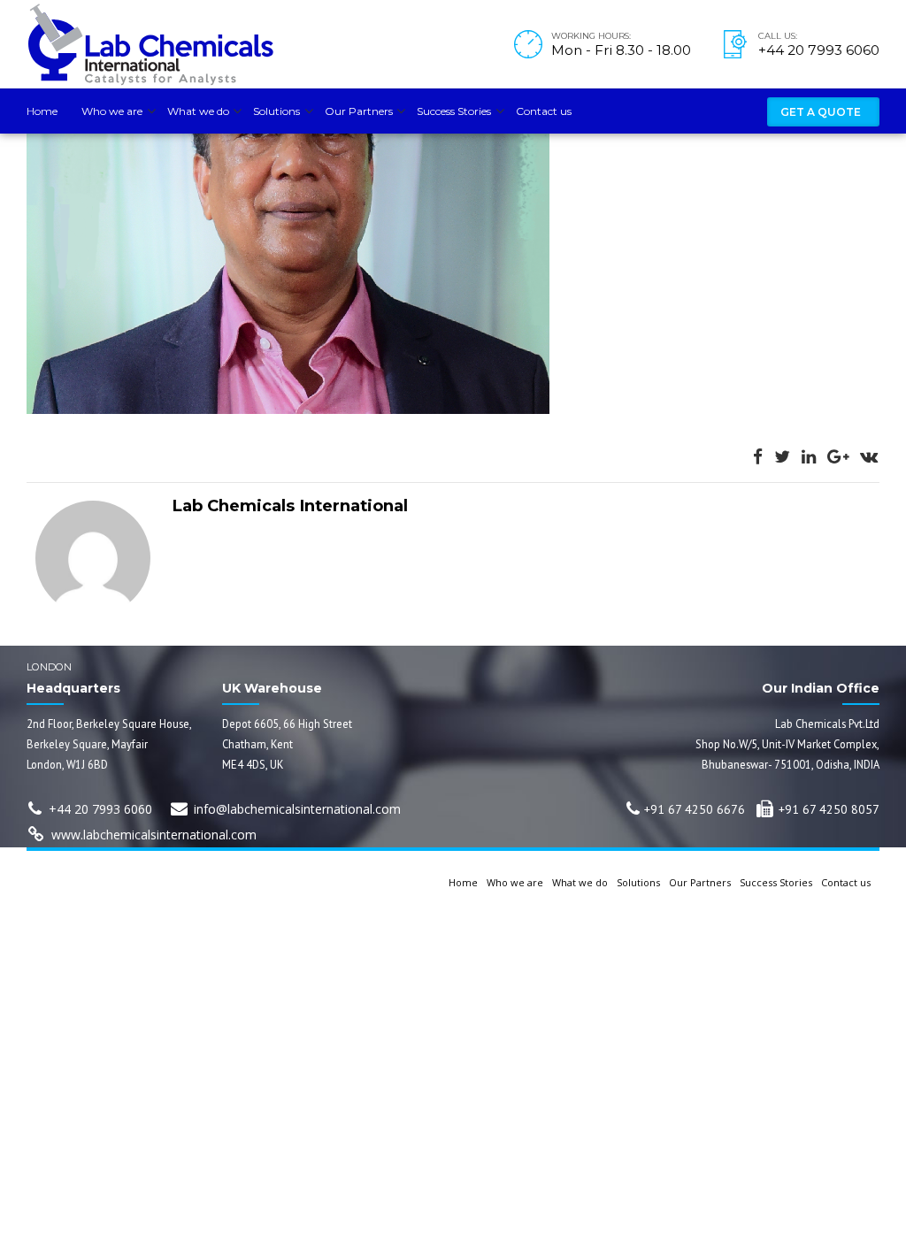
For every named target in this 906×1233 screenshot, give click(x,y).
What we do (198, 111)
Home (42, 111)
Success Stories (454, 111)
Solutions (276, 111)
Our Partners (359, 111)
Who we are (111, 111)
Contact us (544, 111)
